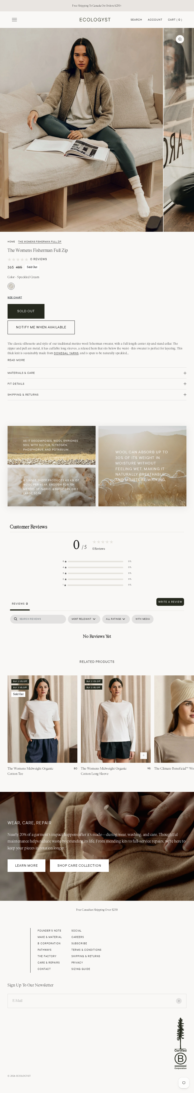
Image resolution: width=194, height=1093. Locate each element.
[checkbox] (143, 619)
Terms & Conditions (86, 949)
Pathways (45, 949)
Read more (16, 360)
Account (155, 19)
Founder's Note (49, 930)
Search (136, 19)
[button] (97, 561)
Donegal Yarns (66, 353)
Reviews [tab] (20, 603)
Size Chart (15, 297)
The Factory (47, 956)
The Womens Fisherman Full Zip (40, 241)
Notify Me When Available (41, 327)
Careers (77, 937)
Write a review (170, 601)
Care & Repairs (49, 962)
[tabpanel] (97, 628)
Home (11, 241)
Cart (175, 20)
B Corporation (49, 943)
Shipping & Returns (85, 956)
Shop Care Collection (79, 866)
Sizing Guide (80, 969)
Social (76, 930)
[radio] (11, 286)
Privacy (77, 962)
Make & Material (50, 937)
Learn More (26, 866)
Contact (44, 969)
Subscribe (79, 943)
